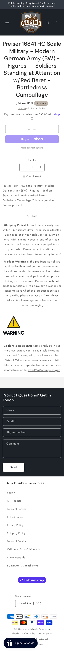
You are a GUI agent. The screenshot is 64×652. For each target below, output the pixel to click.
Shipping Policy (16, 533)
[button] (7, 22)
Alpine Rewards (16, 557)
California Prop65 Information (24, 549)
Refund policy (28, 633)
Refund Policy (15, 517)
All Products (14, 500)
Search (11, 492)
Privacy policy (45, 633)
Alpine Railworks (30, 629)
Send (13, 467)
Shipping (22, 108)
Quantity (32, 160)
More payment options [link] (32, 147)
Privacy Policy (15, 525)
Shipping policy (43, 638)
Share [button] (34, 216)
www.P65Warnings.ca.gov (44, 370)
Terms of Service (16, 509)
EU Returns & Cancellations (22, 565)
